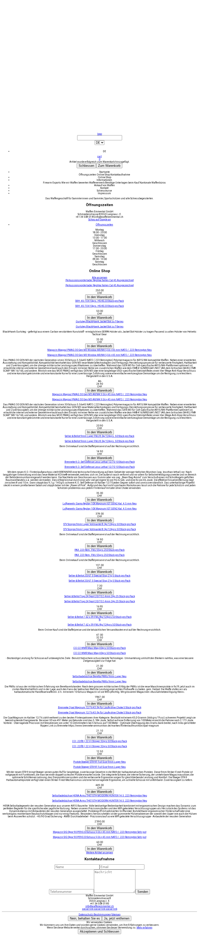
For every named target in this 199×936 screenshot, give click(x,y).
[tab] (104, 224)
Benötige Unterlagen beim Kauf (122, 182)
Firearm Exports (52, 182)
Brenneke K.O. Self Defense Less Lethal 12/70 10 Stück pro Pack (100, 467)
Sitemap (115, 914)
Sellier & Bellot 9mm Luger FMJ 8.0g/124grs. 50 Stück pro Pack (99, 441)
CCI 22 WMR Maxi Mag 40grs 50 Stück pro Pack (99, 653)
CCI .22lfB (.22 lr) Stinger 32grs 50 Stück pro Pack (99, 746)
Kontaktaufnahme (120, 174)
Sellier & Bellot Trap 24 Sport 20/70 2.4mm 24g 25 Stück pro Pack (99, 601)
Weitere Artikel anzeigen (99, 852)
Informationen (104, 180)
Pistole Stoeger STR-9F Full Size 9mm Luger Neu (99, 767)
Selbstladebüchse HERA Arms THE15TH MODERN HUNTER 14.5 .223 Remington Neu (99, 800)
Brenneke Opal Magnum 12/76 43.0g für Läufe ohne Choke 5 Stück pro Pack (99, 712)
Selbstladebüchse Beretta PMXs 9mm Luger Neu (99, 681)
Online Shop (103, 174)
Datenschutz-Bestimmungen (95, 914)
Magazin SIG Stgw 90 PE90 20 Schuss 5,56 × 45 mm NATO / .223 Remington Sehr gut (99, 837)
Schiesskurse (104, 190)
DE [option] (104, 151)
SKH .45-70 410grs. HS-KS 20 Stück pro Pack (99, 306)
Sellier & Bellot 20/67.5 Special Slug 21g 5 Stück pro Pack (99, 580)
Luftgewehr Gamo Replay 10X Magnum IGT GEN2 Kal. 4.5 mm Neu (100, 508)
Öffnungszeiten (88, 174)
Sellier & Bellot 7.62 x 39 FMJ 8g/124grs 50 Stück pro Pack (100, 624)
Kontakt (104, 188)
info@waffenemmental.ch (99, 906)
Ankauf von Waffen (104, 185)
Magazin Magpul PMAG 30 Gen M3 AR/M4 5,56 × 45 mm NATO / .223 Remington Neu (99, 399)
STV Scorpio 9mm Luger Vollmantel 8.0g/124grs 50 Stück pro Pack (99, 529)
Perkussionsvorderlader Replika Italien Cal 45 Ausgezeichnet (100, 285)
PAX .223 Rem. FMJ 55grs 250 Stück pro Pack (99, 555)
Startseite (104, 172)
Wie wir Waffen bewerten (75, 182)
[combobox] (99, 144)
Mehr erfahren (144, 927)
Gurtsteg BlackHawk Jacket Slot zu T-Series (100, 326)
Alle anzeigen (99, 277)
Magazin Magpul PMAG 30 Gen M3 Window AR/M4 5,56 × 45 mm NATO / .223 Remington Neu (99, 355)
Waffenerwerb (97, 182)
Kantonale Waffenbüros (153, 182)
